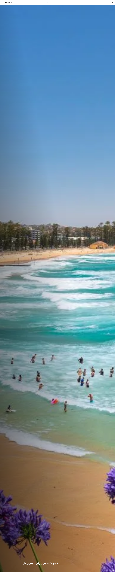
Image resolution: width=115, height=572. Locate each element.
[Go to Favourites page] (112, 2)
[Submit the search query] (47, 2)
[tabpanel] (57, 286)
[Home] (8, 2)
